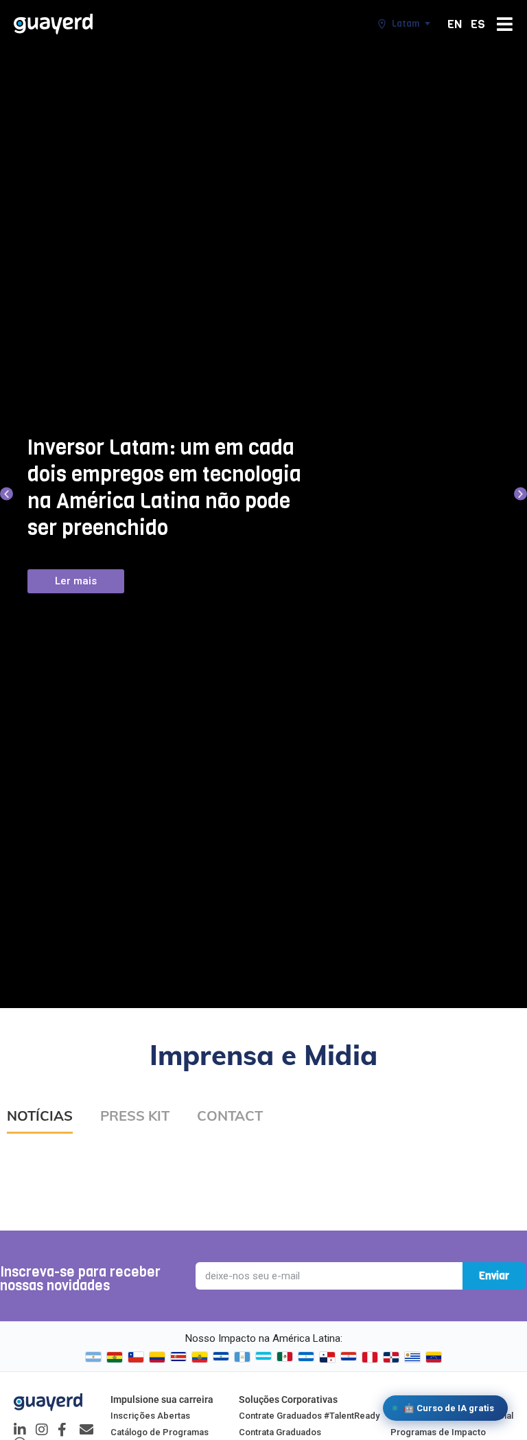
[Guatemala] (242, 1357)
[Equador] (199, 1357)
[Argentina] (93, 1357)
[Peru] (369, 1357)
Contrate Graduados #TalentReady (309, 1415)
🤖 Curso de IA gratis (448, 1408)
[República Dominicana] (391, 1357)
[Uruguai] (412, 1357)
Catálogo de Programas (159, 1432)
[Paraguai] (348, 1357)
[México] (284, 1357)
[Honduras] (263, 1357)
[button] (6, 493)
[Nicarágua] (306, 1357)
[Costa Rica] (178, 1357)
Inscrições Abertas (150, 1415)
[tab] (40, 1121)
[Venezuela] (433, 1357)
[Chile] (135, 1357)
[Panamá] (327, 1357)
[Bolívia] (114, 1357)
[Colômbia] (157, 1357)
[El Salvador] (221, 1357)
